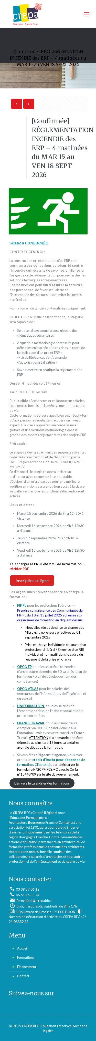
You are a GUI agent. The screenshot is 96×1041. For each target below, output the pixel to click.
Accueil (22, 948)
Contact (23, 976)
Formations (25, 957)
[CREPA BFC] (48, 14)
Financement (26, 967)
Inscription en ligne (32, 580)
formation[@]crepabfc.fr (34, 901)
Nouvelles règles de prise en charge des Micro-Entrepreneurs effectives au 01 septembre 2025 (54, 632)
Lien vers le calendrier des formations (42, 783)
